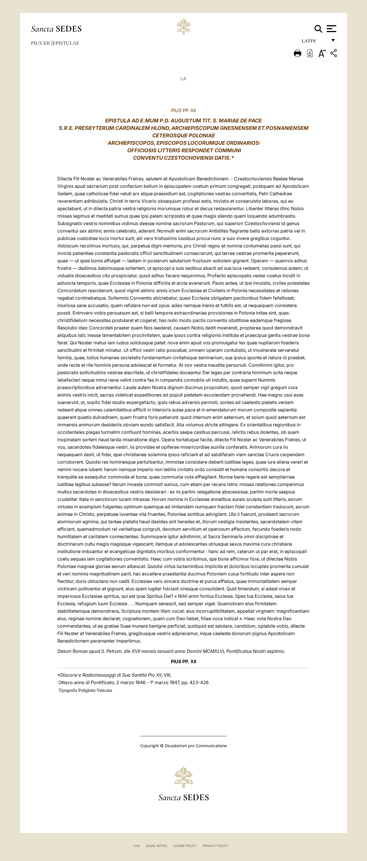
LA (183, 78)
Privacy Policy (215, 846)
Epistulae (66, 43)
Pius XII (41, 43)
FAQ (137, 846)
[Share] (334, 54)
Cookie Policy (185, 846)
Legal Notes (156, 846)
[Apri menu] (330, 29)
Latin (314, 42)
